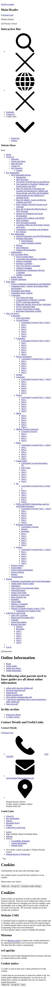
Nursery (24, 529)
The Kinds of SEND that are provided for (32, 182)
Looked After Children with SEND (30, 218)
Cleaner (19, 170)
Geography (20, 377)
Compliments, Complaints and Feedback (32, 229)
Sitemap (9, 836)
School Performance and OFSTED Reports (33, 236)
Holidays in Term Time (20, 595)
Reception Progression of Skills (28, 311)
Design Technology (24, 356)
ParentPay (15, 599)
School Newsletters (19, 622)
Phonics (14, 574)
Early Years (10, 282)
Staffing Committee (24, 275)
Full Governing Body (24, 257)
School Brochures (18, 590)
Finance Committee (24, 261)
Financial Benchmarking (26, 250)
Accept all (15, 886)
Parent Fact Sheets (13, 668)
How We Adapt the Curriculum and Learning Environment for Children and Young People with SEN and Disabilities (32, 191)
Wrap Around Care (18, 597)
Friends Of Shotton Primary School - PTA (28, 608)
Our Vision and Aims (24, 297)
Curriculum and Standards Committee (31, 259)
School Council (17, 565)
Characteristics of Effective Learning (30, 300)
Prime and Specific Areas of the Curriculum (33, 304)
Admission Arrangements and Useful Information (30, 581)
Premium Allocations (24, 238)
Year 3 (23, 329)
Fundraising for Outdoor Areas (28, 611)
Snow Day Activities (19, 615)
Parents (9, 579)
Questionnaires (17, 577)
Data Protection (22, 248)
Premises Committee (24, 263)
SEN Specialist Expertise (26, 223)
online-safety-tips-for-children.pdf (19, 688)
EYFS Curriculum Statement (27, 302)
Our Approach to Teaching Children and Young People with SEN (32, 185)
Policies (19, 245)
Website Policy (17, 845)
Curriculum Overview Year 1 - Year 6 (36, 379)
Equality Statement (18, 279)
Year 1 (23, 325)
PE (17, 484)
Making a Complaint (19, 604)
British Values (16, 277)
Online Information (13, 670)
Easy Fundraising (18, 606)
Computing (20, 338)
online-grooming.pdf (14, 695)
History (19, 395)
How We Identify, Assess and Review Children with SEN (31, 201)
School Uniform (17, 572)
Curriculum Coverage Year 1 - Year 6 (36, 359)
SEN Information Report (21, 175)
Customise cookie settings (31, 886)
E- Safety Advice (13, 717)
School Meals (16, 568)
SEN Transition (22, 220)
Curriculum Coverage (29, 527)
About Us (10, 157)
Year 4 (23, 332)
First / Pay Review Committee (28, 266)
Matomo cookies (14, 940)
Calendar (14, 620)
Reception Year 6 (13, 823)
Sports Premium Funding (31, 243)
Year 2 (23, 327)
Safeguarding (16, 252)
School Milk (16, 602)
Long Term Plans (23, 318)
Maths (18, 413)
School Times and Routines (22, 570)
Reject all (5, 886)
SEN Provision (22, 179)
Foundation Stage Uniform (21, 293)
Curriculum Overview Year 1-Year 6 (35, 322)
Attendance (15, 586)
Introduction (21, 177)
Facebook (10, 112)
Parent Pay (15, 138)
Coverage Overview (29, 431)
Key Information (12, 173)
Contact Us (10, 114)
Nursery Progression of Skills (28, 309)
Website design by (18, 854)
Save (23, 985)
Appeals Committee (24, 268)
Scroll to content (7, 4)
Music (18, 443)
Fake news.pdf (12, 704)
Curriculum (15, 295)
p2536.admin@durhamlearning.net (20, 778)
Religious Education (24, 524)
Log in (8, 647)
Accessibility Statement (20, 841)
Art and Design (22, 320)
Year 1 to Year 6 (12, 313)
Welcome (15, 159)
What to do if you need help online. (25, 588)
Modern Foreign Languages (27, 429)
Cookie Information (19, 843)
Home (8, 154)
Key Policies (21, 232)
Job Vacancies (16, 168)
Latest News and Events (15, 613)
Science (19, 547)
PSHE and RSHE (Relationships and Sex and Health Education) (32, 505)
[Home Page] (7, 15)
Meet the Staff (16, 164)
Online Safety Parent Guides (22, 583)
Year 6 (23, 336)
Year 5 (23, 334)
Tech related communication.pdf (19, 697)
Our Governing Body (19, 254)
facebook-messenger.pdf (15, 690)
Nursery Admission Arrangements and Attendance (31, 284)
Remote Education (18, 624)
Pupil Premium (27, 241)
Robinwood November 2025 (22, 618)
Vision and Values (18, 161)
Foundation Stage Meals (20, 291)
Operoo (14, 140)
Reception (25, 531)
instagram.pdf (11, 693)
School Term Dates (18, 593)
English (19, 375)
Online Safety (21, 461)
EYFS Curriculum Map (25, 307)
